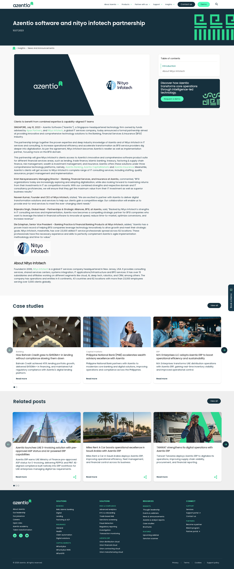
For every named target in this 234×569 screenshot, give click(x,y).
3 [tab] (18, 485)
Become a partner (194, 524)
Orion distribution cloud (109, 541)
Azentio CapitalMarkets (96, 167)
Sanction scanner (150, 538)
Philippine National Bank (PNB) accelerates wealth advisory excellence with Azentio (116, 356)
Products (125, 4)
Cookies (198, 562)
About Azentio (110, 4)
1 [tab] (14, 387)
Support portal (192, 513)
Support (156, 4)
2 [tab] (16, 387)
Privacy (175, 562)
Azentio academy (20, 526)
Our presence (19, 516)
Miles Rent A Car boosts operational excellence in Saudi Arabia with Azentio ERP (115, 449)
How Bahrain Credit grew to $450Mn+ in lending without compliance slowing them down (44, 356)
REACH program (193, 528)
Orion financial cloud (108, 545)
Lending (59, 516)
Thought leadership (151, 509)
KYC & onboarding (107, 513)
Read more (21, 378)
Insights (168, 4)
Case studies (148, 523)
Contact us (191, 516)
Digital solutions (63, 538)
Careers (16, 519)
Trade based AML (107, 516)
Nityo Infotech (55, 130)
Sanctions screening (108, 519)
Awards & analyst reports (154, 520)
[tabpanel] (47, 351)
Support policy (213, 562)
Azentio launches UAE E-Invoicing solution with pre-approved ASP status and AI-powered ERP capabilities (46, 451)
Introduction (169, 65)
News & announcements (153, 516)
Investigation (105, 530)
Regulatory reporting (108, 526)
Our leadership (19, 512)
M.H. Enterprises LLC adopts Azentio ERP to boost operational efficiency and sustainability (184, 356)
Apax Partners (34, 130)
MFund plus (61, 546)
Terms (186, 562)
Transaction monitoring (110, 533)
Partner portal (192, 531)
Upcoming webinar (151, 535)
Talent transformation (22, 530)
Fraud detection (106, 523)
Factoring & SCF (63, 519)
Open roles (17, 523)
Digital (59, 513)
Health (59, 531)
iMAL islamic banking (65, 509)
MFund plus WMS (63, 550)
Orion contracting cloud (110, 548)
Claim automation (64, 535)
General (59, 528)
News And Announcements (41, 48)
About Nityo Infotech (173, 71)
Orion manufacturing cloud (111, 552)
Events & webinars (151, 513)
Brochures (147, 527)
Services (189, 509)
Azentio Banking (74, 167)
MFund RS (60, 553)
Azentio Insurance (124, 167)
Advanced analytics (108, 509)
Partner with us (141, 4)
